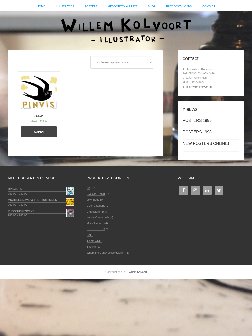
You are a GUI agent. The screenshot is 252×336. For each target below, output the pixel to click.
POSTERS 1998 (197, 132)
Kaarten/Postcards (98, 217)
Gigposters (93, 211)
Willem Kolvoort (126, 28)
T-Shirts (91, 246)
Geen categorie (96, 205)
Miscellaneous (95, 223)
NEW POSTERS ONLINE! (206, 143)
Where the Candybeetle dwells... (106, 252)
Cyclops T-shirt (96, 193)
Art (88, 187)
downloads (93, 199)
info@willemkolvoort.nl (199, 86)
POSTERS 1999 (197, 120)
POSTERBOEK (96, 229)
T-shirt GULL (94, 240)
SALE (90, 234)
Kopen (39, 131)
